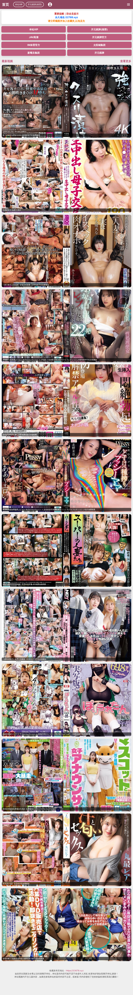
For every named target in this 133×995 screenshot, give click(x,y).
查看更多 (125, 61)
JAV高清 (33, 37)
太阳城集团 (99, 44)
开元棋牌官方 (99, 37)
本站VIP (19, 4)
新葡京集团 (34, 52)
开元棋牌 (99, 52)
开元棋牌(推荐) (35, 4)
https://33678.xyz (75, 970)
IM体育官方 (33, 44)
